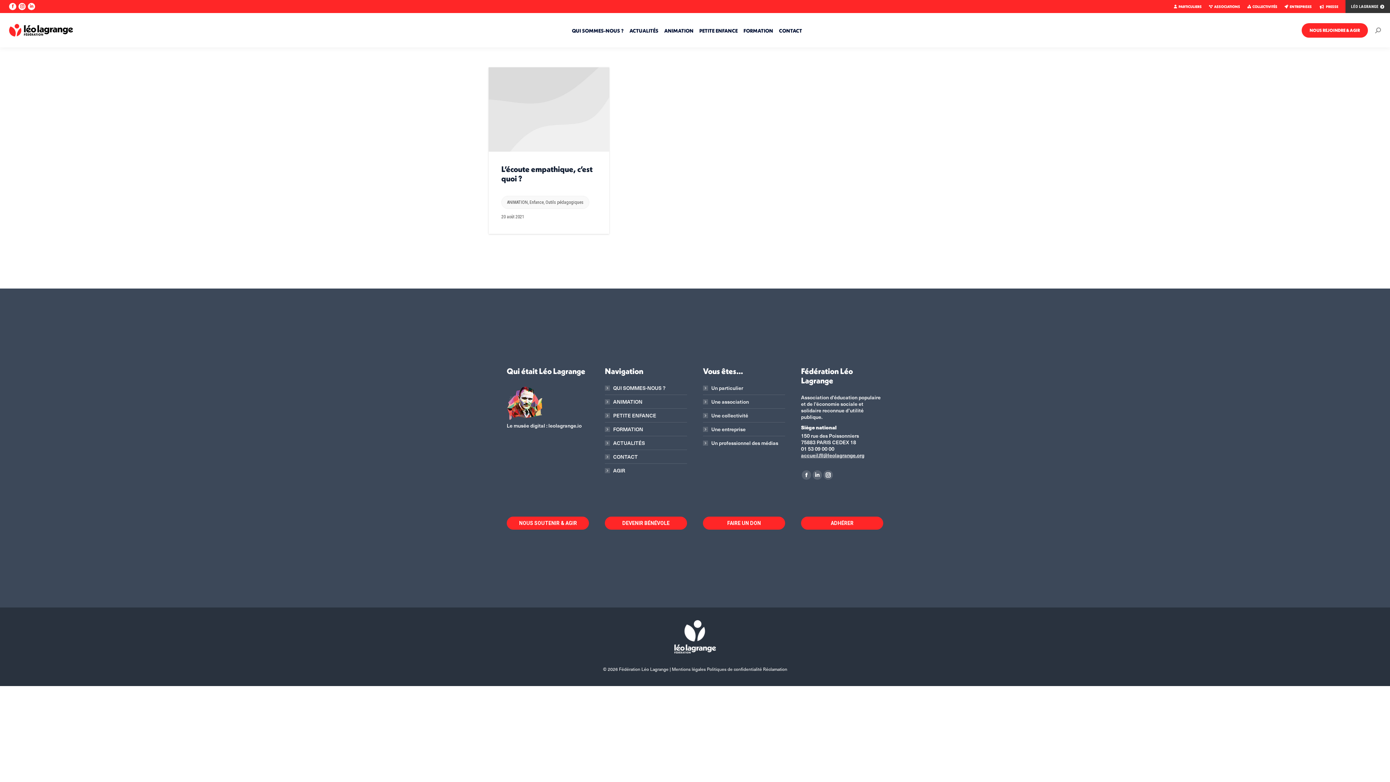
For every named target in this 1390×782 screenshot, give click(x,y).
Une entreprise (728, 429)
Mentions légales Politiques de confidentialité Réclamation (729, 669)
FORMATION (628, 429)
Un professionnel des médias (744, 443)
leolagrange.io (565, 425)
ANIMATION (517, 202)
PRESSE (1332, 6)
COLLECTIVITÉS (1264, 6)
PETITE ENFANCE (634, 415)
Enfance (537, 202)
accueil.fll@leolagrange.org (832, 455)
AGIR (619, 470)
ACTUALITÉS (629, 443)
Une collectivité (729, 415)
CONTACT (625, 457)
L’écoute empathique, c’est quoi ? (547, 174)
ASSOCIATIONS (1227, 6)
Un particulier (727, 388)
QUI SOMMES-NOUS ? (639, 388)
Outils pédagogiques (565, 202)
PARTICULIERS (1190, 6)
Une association (730, 402)
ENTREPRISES (1301, 6)
